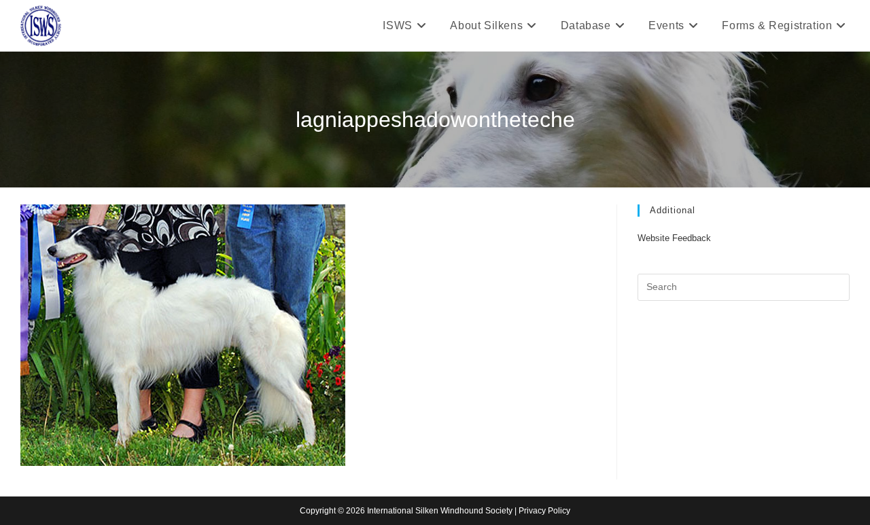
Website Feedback (674, 238)
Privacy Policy (544, 510)
